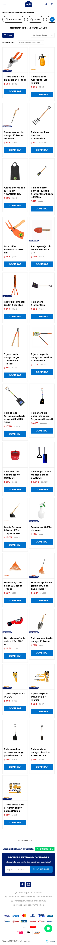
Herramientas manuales (29, 42)
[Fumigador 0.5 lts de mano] (42, 510)
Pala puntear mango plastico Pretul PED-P (40, 752)
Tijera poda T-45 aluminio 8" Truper (15, 78)
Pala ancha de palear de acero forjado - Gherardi (42, 416)
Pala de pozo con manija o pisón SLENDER (41, 474)
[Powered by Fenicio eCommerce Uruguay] (50, 941)
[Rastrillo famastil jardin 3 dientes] (15, 285)
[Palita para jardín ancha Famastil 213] (42, 229)
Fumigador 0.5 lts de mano (41, 529)
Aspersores (15, 19)
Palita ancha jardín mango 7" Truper (42, 640)
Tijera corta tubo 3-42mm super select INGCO (14, 807)
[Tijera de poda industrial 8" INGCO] (42, 677)
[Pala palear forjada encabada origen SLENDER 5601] (15, 396)
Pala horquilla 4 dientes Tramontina (40, 135)
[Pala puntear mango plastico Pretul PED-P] (42, 732)
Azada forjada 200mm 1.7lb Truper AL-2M (12, 530)
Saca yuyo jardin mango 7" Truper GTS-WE (14, 135)
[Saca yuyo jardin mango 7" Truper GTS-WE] (15, 115)
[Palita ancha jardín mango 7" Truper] (42, 621)
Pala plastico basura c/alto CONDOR (12, 474)
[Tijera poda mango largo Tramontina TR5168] (15, 337)
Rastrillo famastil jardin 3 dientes (14, 303)
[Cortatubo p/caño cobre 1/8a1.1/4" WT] (15, 621)
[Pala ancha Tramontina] (42, 285)
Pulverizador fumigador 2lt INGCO (39, 79)
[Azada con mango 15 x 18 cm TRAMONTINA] (15, 171)
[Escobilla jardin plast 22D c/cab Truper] (15, 565)
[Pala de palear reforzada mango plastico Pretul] (15, 732)
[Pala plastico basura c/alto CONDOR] (15, 454)
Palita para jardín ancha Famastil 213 (41, 249)
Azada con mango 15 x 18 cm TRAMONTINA (14, 190)
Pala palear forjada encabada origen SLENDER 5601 (14, 417)
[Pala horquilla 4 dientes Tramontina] (42, 115)
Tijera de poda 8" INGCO (14, 695)
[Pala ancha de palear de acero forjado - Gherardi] (42, 396)
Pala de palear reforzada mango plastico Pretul (14, 752)
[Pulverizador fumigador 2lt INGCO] (42, 60)
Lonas (37, 19)
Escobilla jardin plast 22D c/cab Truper (13, 585)
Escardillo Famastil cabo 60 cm (14, 249)
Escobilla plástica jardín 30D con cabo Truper (41, 585)
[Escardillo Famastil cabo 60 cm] (15, 229)
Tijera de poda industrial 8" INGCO (39, 696)
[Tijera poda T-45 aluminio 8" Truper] (15, 60)
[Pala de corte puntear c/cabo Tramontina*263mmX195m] (42, 171)
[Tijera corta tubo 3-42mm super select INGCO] (15, 788)
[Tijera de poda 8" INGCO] (15, 677)
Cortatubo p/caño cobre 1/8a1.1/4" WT (14, 641)
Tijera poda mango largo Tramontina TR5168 (11, 359)
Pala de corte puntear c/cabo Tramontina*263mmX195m (42, 192)
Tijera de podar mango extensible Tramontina (42, 357)
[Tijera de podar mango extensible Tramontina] (42, 337)
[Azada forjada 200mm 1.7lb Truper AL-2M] (15, 510)
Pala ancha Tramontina (38, 303)
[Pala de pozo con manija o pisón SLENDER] (42, 454)
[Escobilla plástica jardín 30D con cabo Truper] (42, 565)
